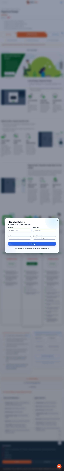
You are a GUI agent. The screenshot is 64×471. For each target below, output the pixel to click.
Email (9, 235)
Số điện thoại (36, 227)
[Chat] (59, 466)
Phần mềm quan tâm (38, 235)
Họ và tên (10, 227)
